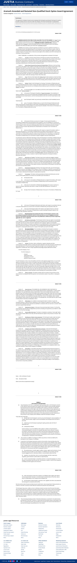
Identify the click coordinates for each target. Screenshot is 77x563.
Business (40, 523)
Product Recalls (41, 547)
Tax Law (40, 535)
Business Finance (17, 13)
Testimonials (58, 553)
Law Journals (58, 532)
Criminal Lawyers (7, 528)
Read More (18, 26)
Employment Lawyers (8, 530)
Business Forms (41, 546)
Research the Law (21, 4)
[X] (18, 561)
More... (5, 537)
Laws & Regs (35, 4)
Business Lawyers (7, 526)
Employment (41, 528)
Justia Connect (37, 561)
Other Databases (42, 540)
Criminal (23, 526)
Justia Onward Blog (60, 551)
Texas (22, 553)
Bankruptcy (23, 525)
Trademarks (41, 551)
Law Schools (29, 4)
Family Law (23, 534)
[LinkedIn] (9, 561)
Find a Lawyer (7, 4)
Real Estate (40, 534)
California (23, 547)
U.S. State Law (24, 540)
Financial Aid (58, 528)
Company (48, 561)
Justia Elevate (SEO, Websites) (62, 547)
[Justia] (9, 2)
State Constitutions (25, 542)
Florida (22, 549)
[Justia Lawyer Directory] (20, 561)
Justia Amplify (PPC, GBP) (61, 549)
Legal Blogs (40, 544)
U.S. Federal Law (8, 540)
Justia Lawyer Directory (61, 544)
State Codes (23, 544)
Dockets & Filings (7, 553)
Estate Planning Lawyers (9, 532)
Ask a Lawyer (14, 4)
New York (23, 551)
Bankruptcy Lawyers (8, 525)
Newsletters (41, 4)
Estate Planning (24, 532)
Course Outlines (59, 530)
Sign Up (70, 1)
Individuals (23, 523)
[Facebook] (12, 561)
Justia (6, 561)
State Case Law (24, 546)
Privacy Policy (64, 561)
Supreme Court (7, 547)
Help (52, 561)
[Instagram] (13, 561)
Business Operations (42, 526)
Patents (40, 549)
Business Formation (42, 525)
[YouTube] (10, 561)
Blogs (57, 534)
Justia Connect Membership (62, 542)
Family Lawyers (7, 534)
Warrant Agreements (26, 13)
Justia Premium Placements (61, 546)
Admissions (58, 526)
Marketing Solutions (50, 4)
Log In (66, 1)
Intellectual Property (42, 530)
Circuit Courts (6, 549)
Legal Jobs (40, 542)
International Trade (42, 532)
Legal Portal (43, 561)
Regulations (6, 546)
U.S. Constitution (7, 542)
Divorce (22, 528)
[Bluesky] (17, 561)
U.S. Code (5, 544)
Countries (40, 553)
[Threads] (15, 561)
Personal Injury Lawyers (9, 535)
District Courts (7, 551)
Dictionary (58, 525)
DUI (22, 530)
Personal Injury (24, 535)
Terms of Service (56, 561)
